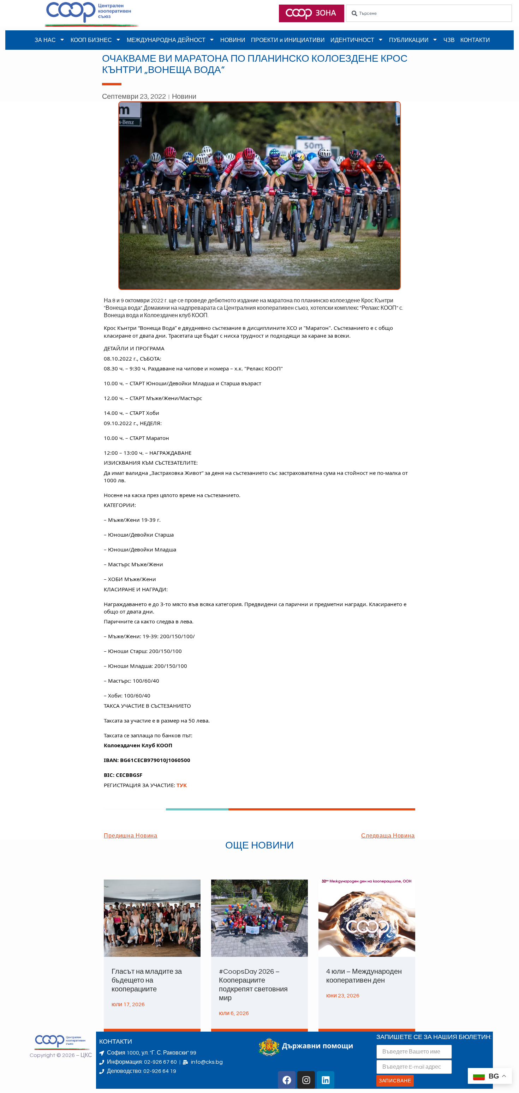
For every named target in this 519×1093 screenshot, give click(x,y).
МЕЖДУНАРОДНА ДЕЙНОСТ (166, 40)
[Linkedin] (325, 1080)
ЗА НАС (45, 40)
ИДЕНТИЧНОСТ (352, 40)
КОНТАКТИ (475, 40)
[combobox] (429, 13)
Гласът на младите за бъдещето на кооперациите (147, 980)
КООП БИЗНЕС (91, 40)
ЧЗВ (449, 40)
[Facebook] (287, 1080)
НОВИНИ (232, 40)
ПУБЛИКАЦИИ (409, 40)
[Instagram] (306, 1080)
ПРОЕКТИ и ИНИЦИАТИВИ (288, 40)
